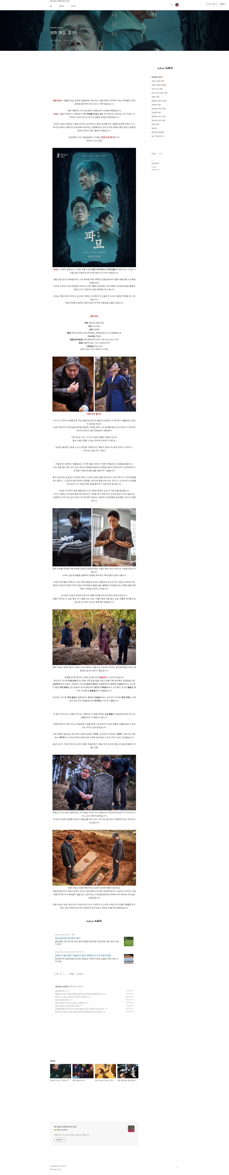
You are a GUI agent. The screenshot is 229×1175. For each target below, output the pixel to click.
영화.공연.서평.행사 (62, 986)
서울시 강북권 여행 (157, 85)
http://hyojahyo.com (63, 934)
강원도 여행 (155, 97)
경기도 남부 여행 (156, 89)
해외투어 (154, 128)
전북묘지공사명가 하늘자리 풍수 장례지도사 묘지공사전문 (83, 955)
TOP (177, 1167)
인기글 (160, 154)
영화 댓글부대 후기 (62, 1000)
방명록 (61, 6)
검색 (171, 5)
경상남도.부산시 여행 (158, 120)
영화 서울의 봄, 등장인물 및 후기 (67, 1006)
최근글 (153, 154)
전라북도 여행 (156, 113)
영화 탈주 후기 (60, 991)
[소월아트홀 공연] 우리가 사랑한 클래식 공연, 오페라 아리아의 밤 (79, 1009)
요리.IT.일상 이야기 (157, 136)
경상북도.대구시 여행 (158, 116)
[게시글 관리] (63, 974)
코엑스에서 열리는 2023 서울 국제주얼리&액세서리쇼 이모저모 (79, 1012)
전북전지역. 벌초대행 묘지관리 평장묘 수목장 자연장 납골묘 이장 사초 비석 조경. (86, 959)
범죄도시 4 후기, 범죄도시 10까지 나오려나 (71, 997)
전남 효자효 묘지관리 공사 (67, 938)
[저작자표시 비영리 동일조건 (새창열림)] (80, 974)
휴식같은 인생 (156, 77)
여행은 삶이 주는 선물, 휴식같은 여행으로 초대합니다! (71, 1135)
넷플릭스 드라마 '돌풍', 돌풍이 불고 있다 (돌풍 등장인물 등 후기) (79, 994)
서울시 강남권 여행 (157, 81)
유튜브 (73, 6)
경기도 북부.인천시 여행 (159, 93)
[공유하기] (60, 974)
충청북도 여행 (156, 105)
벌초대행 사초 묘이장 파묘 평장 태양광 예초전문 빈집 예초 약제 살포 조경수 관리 (87, 942)
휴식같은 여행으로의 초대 (59, 1)
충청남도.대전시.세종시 (159, 101)
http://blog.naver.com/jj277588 (67, 952)
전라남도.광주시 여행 (158, 109)
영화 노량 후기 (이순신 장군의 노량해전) (70, 1003)
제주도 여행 (155, 124)
